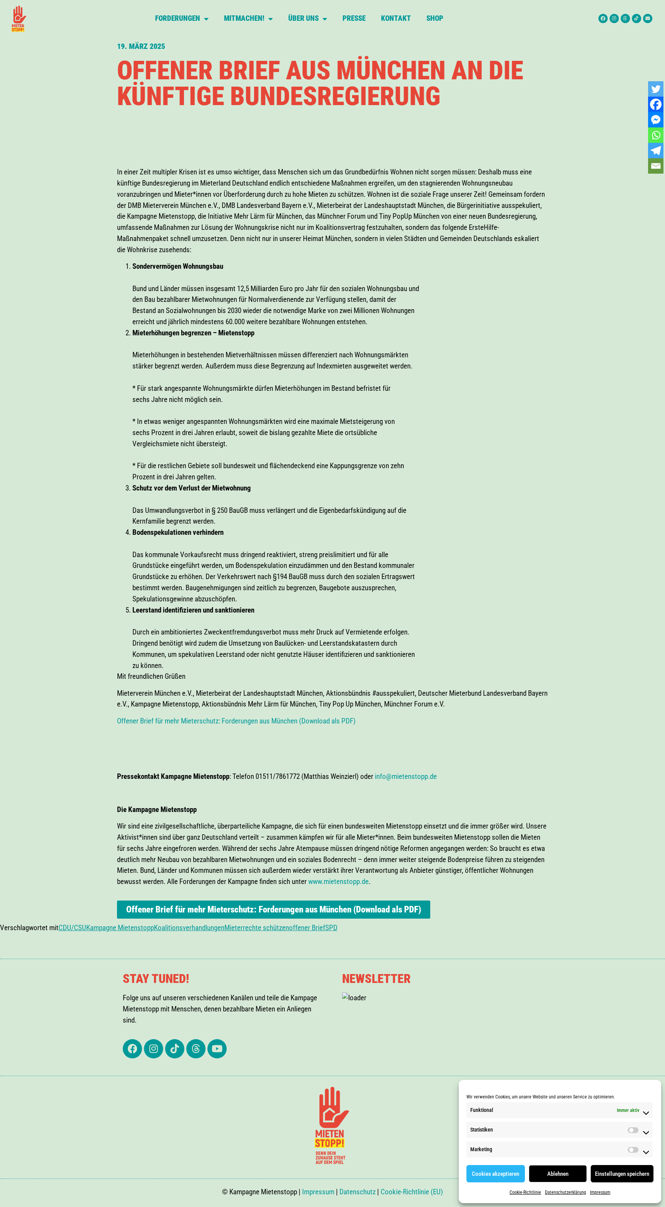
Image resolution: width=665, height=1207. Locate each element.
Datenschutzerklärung (565, 1192)
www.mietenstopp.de (338, 881)
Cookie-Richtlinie (525, 1192)
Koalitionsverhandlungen (189, 927)
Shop (434, 18)
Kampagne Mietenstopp (120, 927)
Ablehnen (557, 1173)
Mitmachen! (244, 18)
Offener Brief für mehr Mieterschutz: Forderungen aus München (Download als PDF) (236, 720)
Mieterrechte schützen (256, 927)
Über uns (303, 18)
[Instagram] (614, 18)
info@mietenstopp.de (406, 776)
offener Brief (307, 927)
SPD (331, 927)
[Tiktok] (636, 18)
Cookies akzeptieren (495, 1173)
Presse (354, 18)
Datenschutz (357, 1191)
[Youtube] (217, 1048)
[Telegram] (655, 150)
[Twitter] (655, 89)
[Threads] (625, 18)
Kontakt (396, 18)
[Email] (655, 166)
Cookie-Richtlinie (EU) (412, 1191)
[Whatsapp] (655, 135)
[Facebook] (603, 18)
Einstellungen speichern (622, 1173)
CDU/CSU (72, 927)
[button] (118, 732)
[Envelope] (647, 18)
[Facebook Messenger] (655, 119)
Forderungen (177, 18)
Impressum (600, 1192)
